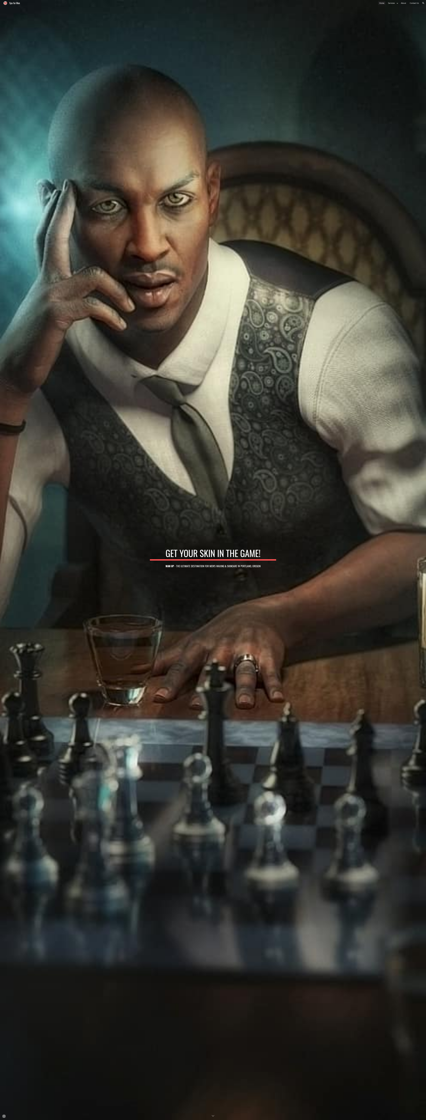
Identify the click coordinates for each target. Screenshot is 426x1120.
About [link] (403, 3)
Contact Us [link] (414, 3)
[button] (423, 3)
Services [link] (391, 3)
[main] (213, 561)
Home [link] (381, 3)
